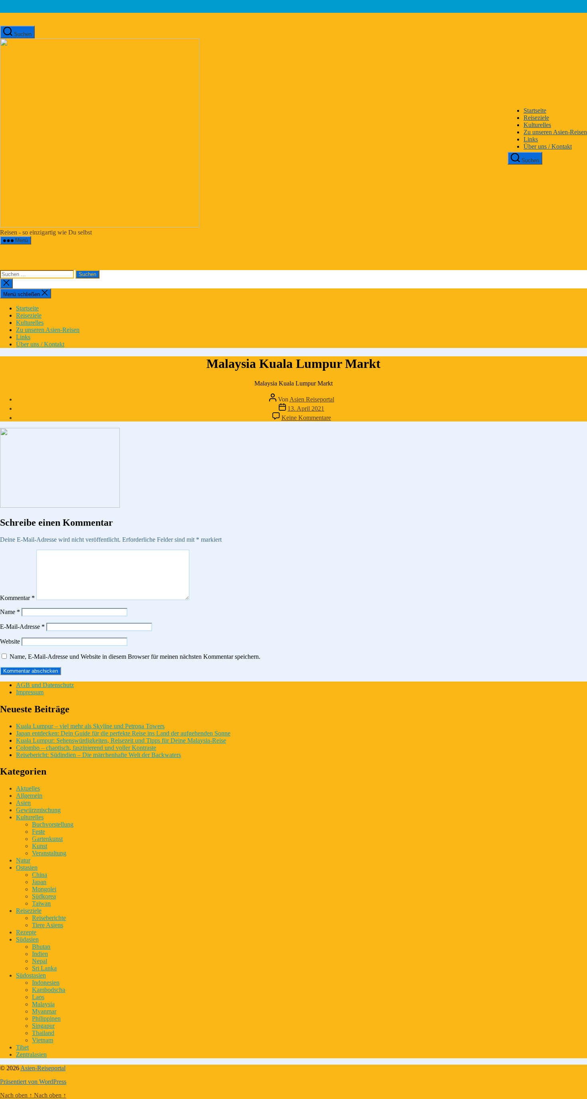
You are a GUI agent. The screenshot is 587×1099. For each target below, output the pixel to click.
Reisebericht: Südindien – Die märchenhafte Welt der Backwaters (98, 754)
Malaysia (43, 1004)
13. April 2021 (306, 408)
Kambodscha (48, 989)
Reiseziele (536, 117)
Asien (23, 802)
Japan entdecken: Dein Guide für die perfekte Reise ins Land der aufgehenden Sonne (123, 733)
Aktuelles (28, 788)
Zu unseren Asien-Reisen (555, 132)
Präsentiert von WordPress (33, 1081)
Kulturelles (537, 124)
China (39, 874)
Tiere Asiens (47, 925)
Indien (40, 953)
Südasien (27, 939)
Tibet (22, 1047)
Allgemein (29, 795)
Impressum (30, 692)
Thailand (43, 1032)
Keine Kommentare (306, 417)
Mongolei (44, 889)
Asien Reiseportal (312, 399)
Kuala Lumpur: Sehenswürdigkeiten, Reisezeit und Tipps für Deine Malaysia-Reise (121, 740)
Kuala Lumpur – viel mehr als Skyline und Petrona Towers (90, 726)
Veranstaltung (49, 853)
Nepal (39, 961)
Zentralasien (31, 1054)
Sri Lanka (44, 968)
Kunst (39, 846)
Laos (38, 997)
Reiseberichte (49, 917)
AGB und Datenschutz (45, 685)
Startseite (535, 110)
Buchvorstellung (52, 824)
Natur (23, 860)
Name (10, 611)
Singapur (43, 1025)
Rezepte (26, 932)
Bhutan (41, 946)
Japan (39, 881)
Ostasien (27, 867)
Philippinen (46, 1018)
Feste (38, 831)
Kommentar (17, 597)
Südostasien (31, 975)
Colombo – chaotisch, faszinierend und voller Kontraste (86, 747)
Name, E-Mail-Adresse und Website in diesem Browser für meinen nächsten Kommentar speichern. (135, 656)
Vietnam (42, 1040)
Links (531, 139)
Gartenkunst (47, 838)
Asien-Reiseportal (42, 1068)
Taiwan (41, 903)
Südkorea (44, 896)
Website (10, 641)
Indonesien (45, 982)
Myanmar (44, 1011)
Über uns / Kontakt (548, 146)
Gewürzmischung (38, 810)
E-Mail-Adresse (22, 626)
